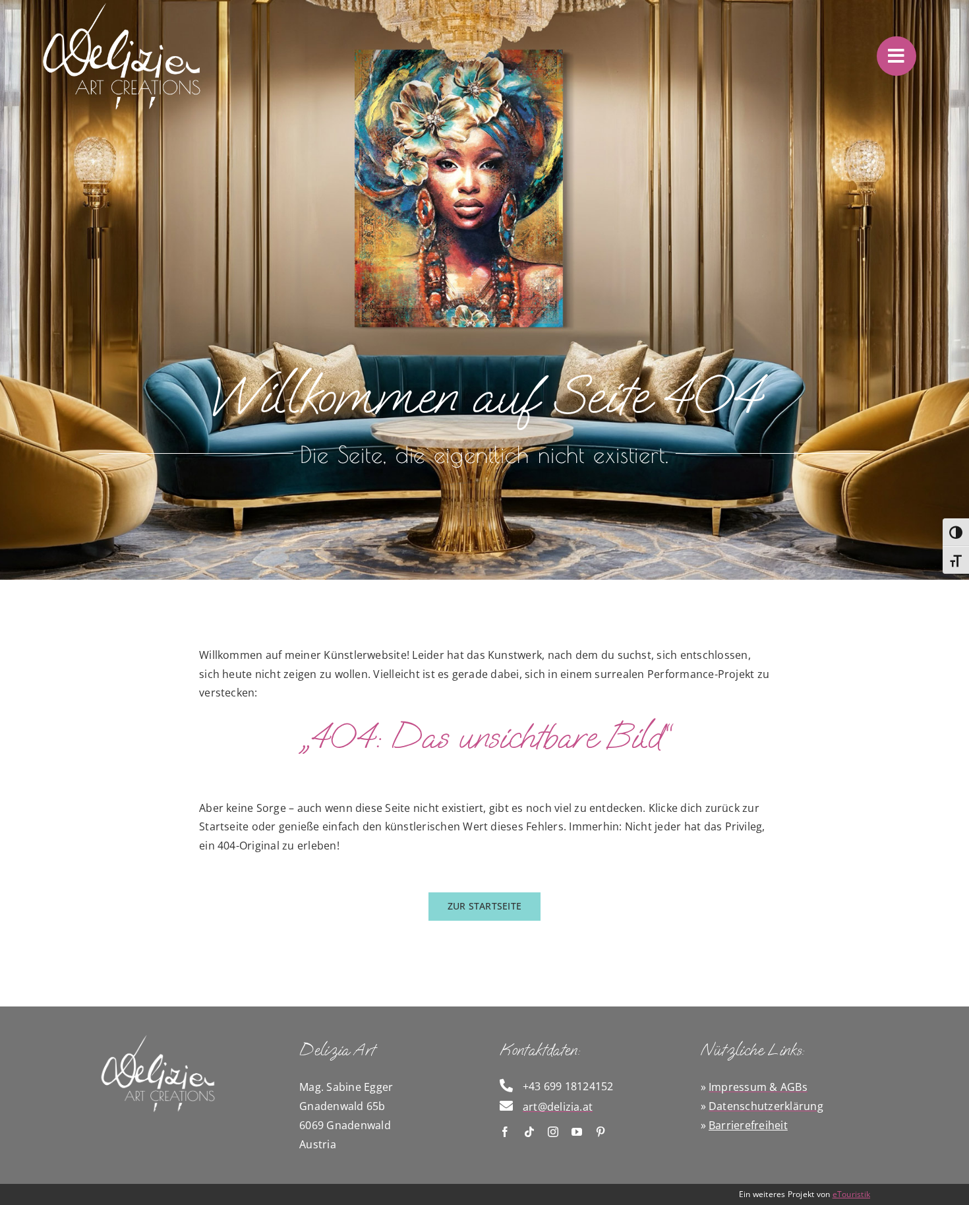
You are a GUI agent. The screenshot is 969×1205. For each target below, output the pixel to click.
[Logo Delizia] (158, 1038)
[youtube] (577, 1132)
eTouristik (851, 1194)
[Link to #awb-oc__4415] (896, 56)
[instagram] (553, 1132)
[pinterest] (600, 1132)
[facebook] (505, 1132)
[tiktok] (529, 1132)
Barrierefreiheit (748, 1125)
